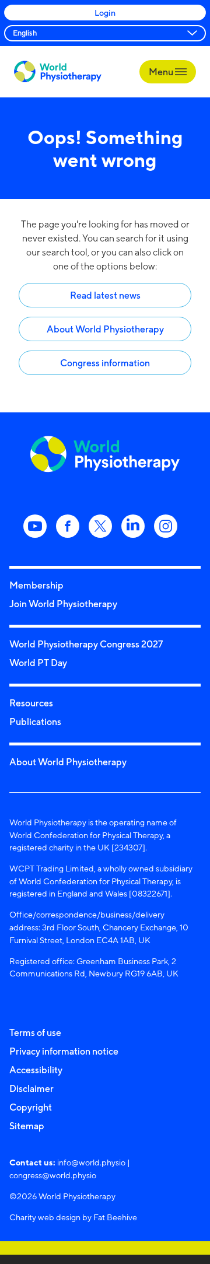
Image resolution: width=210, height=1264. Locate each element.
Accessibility (35, 1070)
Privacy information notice (63, 1051)
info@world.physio (91, 1162)
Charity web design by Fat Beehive (73, 1217)
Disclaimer (31, 1088)
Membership (36, 585)
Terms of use (35, 1032)
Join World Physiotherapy (63, 604)
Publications (35, 721)
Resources (31, 703)
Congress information (105, 363)
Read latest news (105, 295)
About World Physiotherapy (105, 329)
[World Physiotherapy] (58, 71)
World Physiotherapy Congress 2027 (86, 644)
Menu (162, 72)
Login (105, 12)
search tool (65, 252)
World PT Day (38, 662)
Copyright (30, 1107)
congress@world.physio (52, 1175)
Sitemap (26, 1126)
